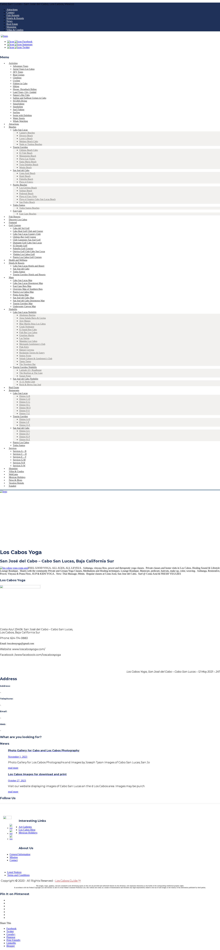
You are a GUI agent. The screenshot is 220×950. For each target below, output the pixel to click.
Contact (10, 12)
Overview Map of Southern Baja (28, 289)
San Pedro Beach (27, 202)
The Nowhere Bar (27, 364)
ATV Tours (18, 72)
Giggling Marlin (26, 335)
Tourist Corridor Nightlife (25, 367)
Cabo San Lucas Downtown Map (28, 283)
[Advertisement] (110, 523)
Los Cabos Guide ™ (68, 880)
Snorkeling (18, 107)
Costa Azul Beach (27, 173)
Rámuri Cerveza (26, 350)
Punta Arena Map (21, 295)
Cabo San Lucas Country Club (27, 234)
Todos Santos (19, 205)
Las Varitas (24, 338)
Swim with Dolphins (22, 115)
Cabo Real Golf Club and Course (28, 231)
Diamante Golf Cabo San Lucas (27, 243)
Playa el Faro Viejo (28, 196)
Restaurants (14, 390)
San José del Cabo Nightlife (25, 379)
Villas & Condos (14, 29)
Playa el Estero (26, 182)
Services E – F (19, 457)
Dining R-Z (24, 439)
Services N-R (19, 463)
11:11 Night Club (27, 382)
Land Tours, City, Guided (24, 92)
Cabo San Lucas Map (22, 280)
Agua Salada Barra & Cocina (32, 318)
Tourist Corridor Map (23, 303)
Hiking (16, 86)
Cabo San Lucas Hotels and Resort (28, 266)
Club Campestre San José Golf (27, 240)
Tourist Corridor (20, 147)
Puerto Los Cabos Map (23, 292)
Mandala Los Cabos (28, 341)
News (9, 21)
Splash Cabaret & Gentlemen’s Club (35, 358)
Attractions (12, 9)
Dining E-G (24, 402)
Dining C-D (24, 399)
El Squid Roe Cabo (28, 329)
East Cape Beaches (27, 214)
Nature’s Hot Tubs (21, 95)
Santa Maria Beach (27, 162)
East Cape (17, 211)
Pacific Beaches (20, 185)
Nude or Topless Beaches (30, 144)
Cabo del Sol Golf (21, 228)
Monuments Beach (27, 156)
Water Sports (19, 118)
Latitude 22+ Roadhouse (30, 370)
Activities (13, 63)
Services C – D (20, 454)
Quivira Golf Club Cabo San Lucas (29, 251)
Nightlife (13, 309)
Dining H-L (24, 405)
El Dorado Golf (20, 245)
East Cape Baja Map (22, 286)
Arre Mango (24, 321)
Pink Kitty (24, 347)
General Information (20, 854)
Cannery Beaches (27, 133)
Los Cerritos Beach (28, 188)
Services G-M (19, 460)
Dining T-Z (24, 413)
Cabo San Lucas (20, 130)
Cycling (16, 80)
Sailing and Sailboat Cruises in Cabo (29, 98)
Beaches (12, 127)
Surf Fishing (18, 109)
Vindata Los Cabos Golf (24, 254)
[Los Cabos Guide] (4, 36)
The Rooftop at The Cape (31, 373)
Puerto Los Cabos (21, 442)
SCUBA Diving (20, 101)
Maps (11, 277)
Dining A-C (24, 431)
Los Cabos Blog (27, 829)
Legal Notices (14, 872)
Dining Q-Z (24, 425)
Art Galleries (25, 827)
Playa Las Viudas (27, 159)
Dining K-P (24, 437)
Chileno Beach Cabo (28, 150)
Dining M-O (25, 408)
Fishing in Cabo (20, 83)
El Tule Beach (25, 153)
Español (12, 486)
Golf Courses (15, 225)
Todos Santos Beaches (29, 208)
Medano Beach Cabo (28, 141)
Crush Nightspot (26, 327)
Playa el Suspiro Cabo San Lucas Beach (37, 199)
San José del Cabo (21, 170)
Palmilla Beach (26, 179)
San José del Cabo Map (23, 298)
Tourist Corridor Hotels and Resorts (29, 274)
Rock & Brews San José (30, 384)
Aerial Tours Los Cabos (23, 69)
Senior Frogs (25, 355)
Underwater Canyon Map (24, 306)
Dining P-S (24, 410)
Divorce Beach (26, 135)
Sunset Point (25, 376)
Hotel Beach (24, 176)
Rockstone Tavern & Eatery (32, 353)
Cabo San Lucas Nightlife (24, 312)
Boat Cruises (18, 75)
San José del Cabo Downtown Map (29, 300)
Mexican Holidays (28, 832)
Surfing (16, 112)
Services (12, 448)
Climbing (17, 78)
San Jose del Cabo (21, 269)
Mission (14, 857)
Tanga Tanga (25, 361)
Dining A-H (24, 419)
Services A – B (19, 451)
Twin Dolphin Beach (28, 164)
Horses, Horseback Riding (25, 89)
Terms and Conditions (18, 875)
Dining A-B (24, 396)
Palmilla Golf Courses (23, 248)
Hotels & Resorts (15, 18)
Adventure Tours (20, 66)
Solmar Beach (25, 190)
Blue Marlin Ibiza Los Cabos (32, 324)
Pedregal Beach (26, 193)
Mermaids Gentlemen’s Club (32, 344)
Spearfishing (18, 104)
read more (13, 767)
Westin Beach (25, 167)
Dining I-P (24, 422)
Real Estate (12, 24)
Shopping (11, 27)
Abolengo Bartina (27, 315)
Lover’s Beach (26, 138)
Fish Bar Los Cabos (28, 332)
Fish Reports (12, 15)
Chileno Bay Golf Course (24, 237)
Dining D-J (24, 434)
